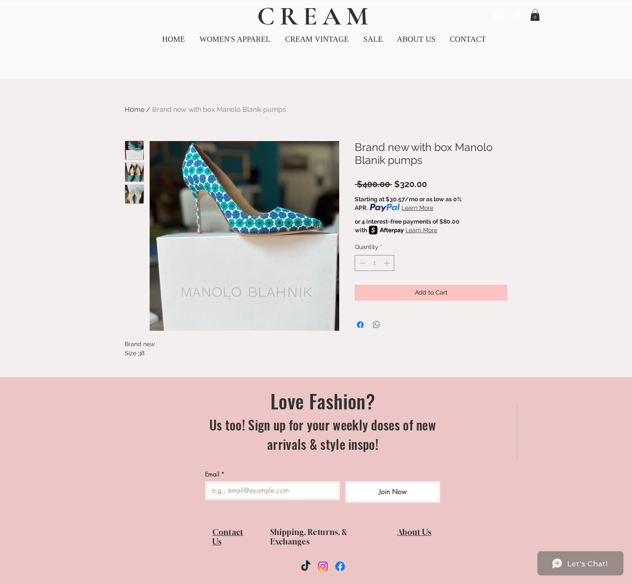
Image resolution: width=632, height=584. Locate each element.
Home (134, 109)
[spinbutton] (374, 262)
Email (214, 474)
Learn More (417, 207)
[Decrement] (361, 262)
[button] (317, 39)
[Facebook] (340, 566)
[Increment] (387, 262)
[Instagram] (322, 566)
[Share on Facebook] (360, 325)
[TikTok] (305, 566)
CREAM (315, 16)
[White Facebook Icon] (516, 15)
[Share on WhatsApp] (376, 325)
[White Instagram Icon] (499, 15)
